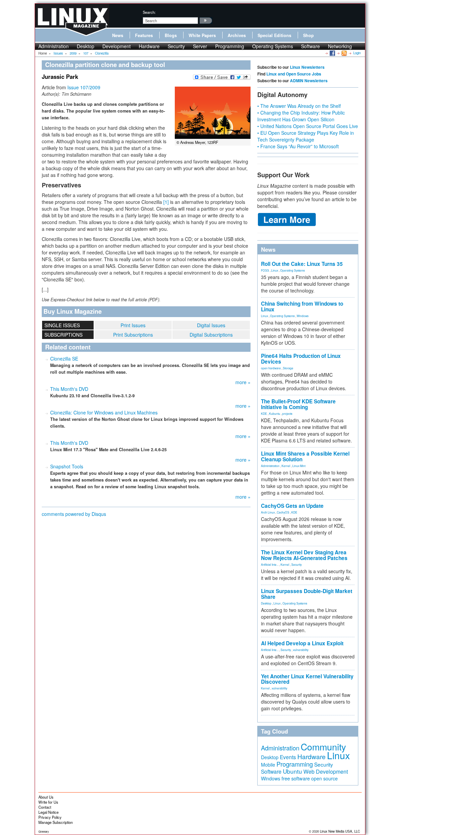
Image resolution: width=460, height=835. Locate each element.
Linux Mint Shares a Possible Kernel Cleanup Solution (305, 456)
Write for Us (48, 802)
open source (324, 778)
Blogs (171, 35)
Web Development (325, 771)
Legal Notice (48, 812)
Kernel (286, 466)
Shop (308, 35)
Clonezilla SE (64, 358)
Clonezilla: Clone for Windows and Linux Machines (104, 412)
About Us (46, 797)
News (117, 35)
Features (144, 35)
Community (323, 746)
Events (288, 757)
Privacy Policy (50, 817)
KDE (264, 413)
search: (149, 12)
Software (310, 46)
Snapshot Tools (66, 466)
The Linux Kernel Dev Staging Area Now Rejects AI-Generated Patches (304, 555)
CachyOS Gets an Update (292, 505)
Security (176, 46)
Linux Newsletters (307, 67)
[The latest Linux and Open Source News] (343, 53)
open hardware (271, 368)
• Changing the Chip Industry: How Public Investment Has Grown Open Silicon (301, 116)
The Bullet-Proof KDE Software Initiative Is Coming (298, 404)
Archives (237, 35)
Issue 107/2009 (83, 87)
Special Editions (274, 35)
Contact (44, 807)
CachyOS (283, 512)
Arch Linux (268, 512)
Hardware (149, 46)
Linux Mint (298, 466)
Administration (53, 46)
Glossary (43, 831)
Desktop (85, 46)
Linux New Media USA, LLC (340, 831)
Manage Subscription (55, 822)
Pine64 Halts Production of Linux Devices (301, 358)
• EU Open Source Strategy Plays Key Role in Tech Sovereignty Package (305, 136)
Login (357, 53)
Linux (274, 270)
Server (200, 46)
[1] (166, 201)
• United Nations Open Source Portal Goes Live (307, 126)
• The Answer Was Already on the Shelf (299, 105)
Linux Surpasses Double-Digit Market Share (306, 593)
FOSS (265, 270)
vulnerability (300, 650)
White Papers (202, 35)
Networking (340, 46)
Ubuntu (292, 771)
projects (287, 413)
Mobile (268, 764)
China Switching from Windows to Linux (302, 306)
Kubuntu (274, 413)
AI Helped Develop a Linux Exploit (302, 643)
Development (116, 46)
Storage (288, 368)
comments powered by (74, 514)
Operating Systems (272, 46)
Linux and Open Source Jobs (293, 74)
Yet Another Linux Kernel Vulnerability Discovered (307, 679)
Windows (302, 316)
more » (243, 382)
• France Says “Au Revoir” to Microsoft (298, 146)
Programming (229, 46)
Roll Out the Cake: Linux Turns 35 (302, 264)
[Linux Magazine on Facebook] (332, 53)
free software (296, 778)
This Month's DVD (69, 388)
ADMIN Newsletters (309, 81)
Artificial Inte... (269, 564)
